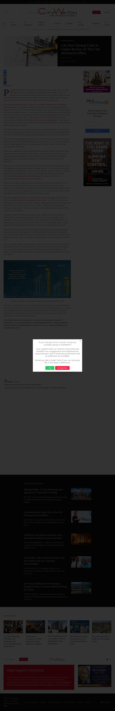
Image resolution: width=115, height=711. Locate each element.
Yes (50, 368)
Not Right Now (62, 368)
